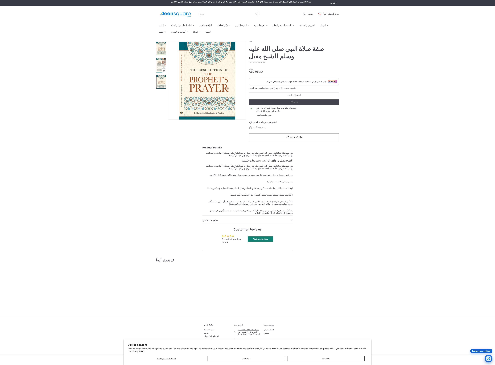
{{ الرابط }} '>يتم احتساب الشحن (270, 88)
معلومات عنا (209, 329)
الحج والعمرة (260, 25)
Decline (325, 358)
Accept (246, 358)
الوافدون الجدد (206, 25)
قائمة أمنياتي (269, 329)
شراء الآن (294, 102)
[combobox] (229, 14)
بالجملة (208, 31)
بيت (250, 41)
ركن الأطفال (222, 25)
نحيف (161, 31)
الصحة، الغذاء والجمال (282, 25)
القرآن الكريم (241, 25)
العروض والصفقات (307, 25)
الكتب (161, 25)
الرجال (323, 25)
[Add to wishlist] (181, 271)
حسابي (266, 333)
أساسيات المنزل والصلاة (181, 25)
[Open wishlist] (319, 14)
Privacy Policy (138, 351)
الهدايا (195, 31)
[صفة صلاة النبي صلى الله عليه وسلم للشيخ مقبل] (170, 287)
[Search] (257, 14)
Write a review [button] (260, 239)
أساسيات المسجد (178, 31)
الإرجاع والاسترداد (211, 336)
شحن (206, 333)
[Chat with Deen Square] (488, 358)
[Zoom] (207, 81)
